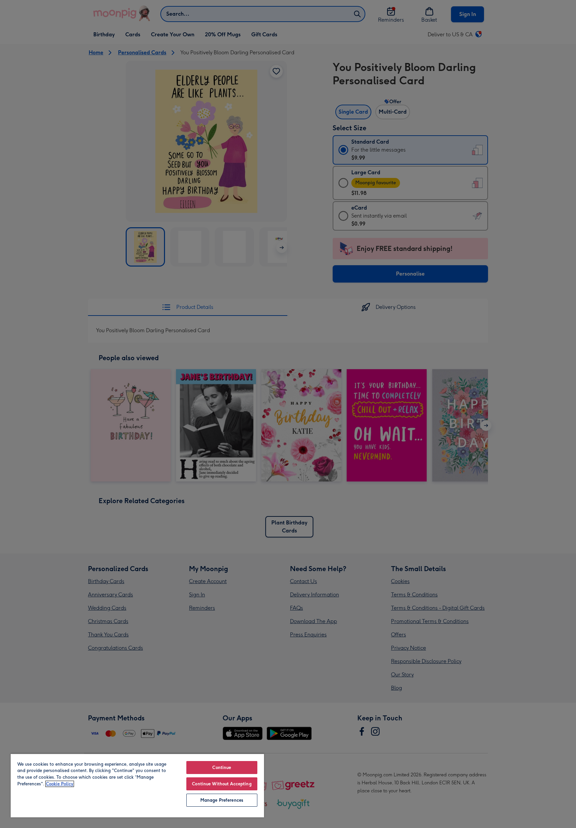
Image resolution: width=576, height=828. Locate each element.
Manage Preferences (221, 800)
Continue (221, 767)
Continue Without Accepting (221, 783)
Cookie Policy (59, 783)
